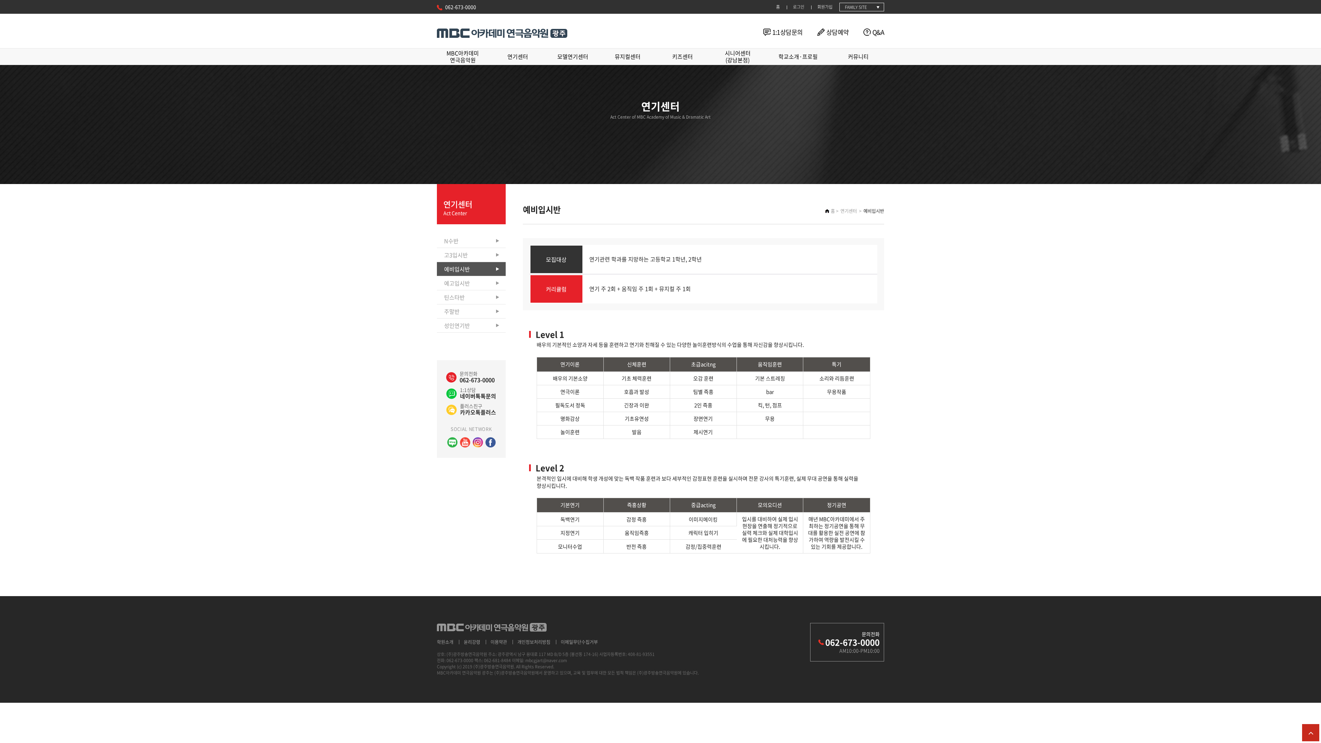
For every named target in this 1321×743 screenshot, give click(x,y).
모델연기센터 (572, 56)
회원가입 (825, 7)
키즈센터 (682, 56)
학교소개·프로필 (798, 56)
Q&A (878, 32)
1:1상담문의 (787, 32)
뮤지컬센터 (628, 56)
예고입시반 (457, 283)
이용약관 (499, 641)
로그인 (798, 7)
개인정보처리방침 (533, 641)
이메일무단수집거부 (579, 641)
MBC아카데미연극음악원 (463, 56)
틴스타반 (454, 297)
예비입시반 (457, 269)
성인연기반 (457, 325)
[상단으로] (1310, 732)
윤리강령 (472, 641)
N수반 (451, 241)
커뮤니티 (858, 56)
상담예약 (837, 32)
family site (856, 7)
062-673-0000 (460, 6)
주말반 (452, 311)
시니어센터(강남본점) (738, 56)
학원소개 (445, 641)
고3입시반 (456, 255)
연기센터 (517, 56)
